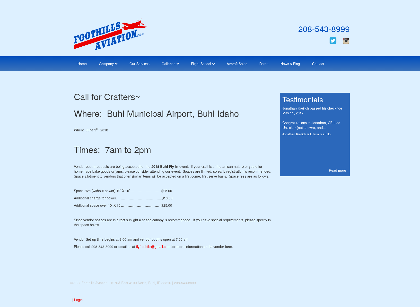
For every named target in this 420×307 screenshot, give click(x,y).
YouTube (345, 6)
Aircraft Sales (237, 63)
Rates (263, 63)
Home (82, 63)
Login (78, 299)
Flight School (201, 63)
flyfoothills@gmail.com (153, 246)
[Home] (110, 33)
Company (106, 63)
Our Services (139, 63)
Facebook (338, 6)
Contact (318, 63)
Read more (337, 170)
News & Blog (290, 63)
